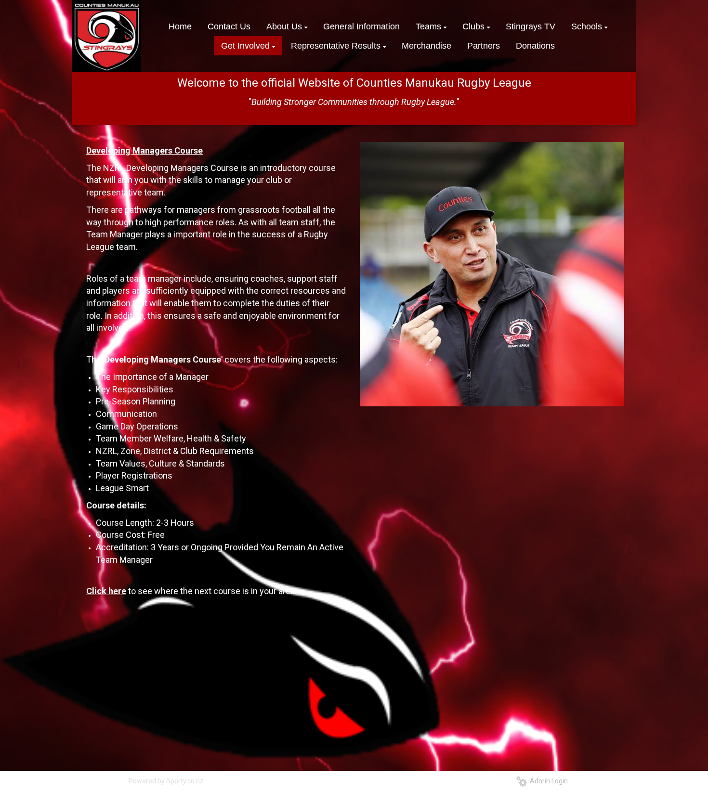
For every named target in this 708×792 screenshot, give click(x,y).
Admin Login (547, 781)
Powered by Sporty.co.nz (166, 781)
